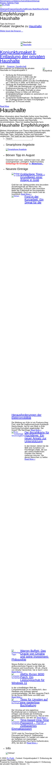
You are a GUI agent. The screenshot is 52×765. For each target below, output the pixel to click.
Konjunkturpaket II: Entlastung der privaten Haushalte (22, 56)
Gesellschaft (21, 9)
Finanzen (12, 9)
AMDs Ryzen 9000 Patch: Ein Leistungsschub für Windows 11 (28, 679)
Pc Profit (10, 758)
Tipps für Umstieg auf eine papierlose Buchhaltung (34, 702)
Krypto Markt (31, 9)
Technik (45, 9)
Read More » (26, 194)
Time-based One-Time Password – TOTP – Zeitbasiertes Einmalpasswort (30, 724)
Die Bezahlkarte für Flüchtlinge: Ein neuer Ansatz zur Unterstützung (37, 437)
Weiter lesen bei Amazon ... (11, 31)
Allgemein (4, 9)
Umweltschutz (6, 11)
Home (2, 1)
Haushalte (35, 26)
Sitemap (35, 1)
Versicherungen (18, 11)
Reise (39, 9)
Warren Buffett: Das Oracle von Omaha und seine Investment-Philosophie (30, 655)
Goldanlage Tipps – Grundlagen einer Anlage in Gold (32, 177)
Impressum (9, 1)
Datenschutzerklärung (23, 1)
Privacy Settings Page (9, 3)
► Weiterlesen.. (36, 164)
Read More (4, 106)
